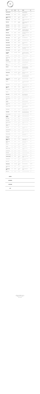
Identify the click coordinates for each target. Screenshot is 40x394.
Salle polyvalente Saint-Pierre (8, 29)
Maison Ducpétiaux (8, 14)
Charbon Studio (7, 111)
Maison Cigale (7, 32)
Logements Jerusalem (8, 156)
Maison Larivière (7, 94)
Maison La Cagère (8, 37)
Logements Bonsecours (7, 116)
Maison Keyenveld (8, 19)
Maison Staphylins (8, 42)
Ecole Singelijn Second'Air (7, 53)
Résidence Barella (8, 72)
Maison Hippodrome (8, 47)
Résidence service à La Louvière (8, 79)
